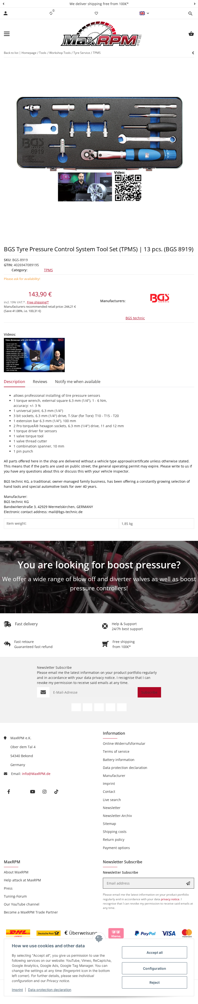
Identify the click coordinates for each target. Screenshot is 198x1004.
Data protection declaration (49, 990)
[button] (3, 3)
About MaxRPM (16, 872)
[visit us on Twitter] (87, 707)
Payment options (116, 847)
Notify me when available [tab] (77, 381)
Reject (154, 982)
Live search (112, 799)
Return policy (113, 839)
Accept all (155, 952)
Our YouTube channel (21, 904)
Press (8, 888)
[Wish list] (96, 13)
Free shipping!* (38, 302)
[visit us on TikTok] (122, 707)
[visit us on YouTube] (99, 707)
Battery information (118, 759)
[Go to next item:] (193, 53)
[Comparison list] (51, 13)
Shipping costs (115, 831)
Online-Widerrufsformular (124, 743)
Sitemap (109, 823)
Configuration (154, 968)
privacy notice (103, 677)
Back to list (11, 53)
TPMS (48, 270)
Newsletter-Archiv (117, 815)
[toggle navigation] (7, 34)
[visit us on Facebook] (76, 707)
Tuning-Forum (15, 896)
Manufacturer (114, 775)
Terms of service (116, 751)
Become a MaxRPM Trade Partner (31, 912)
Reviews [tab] (40, 381)
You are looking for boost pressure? (99, 564)
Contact (109, 791)
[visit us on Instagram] (110, 707)
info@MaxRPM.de (36, 773)
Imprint (17, 990)
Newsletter (111, 807)
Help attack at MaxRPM (22, 880)
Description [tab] (14, 381)
